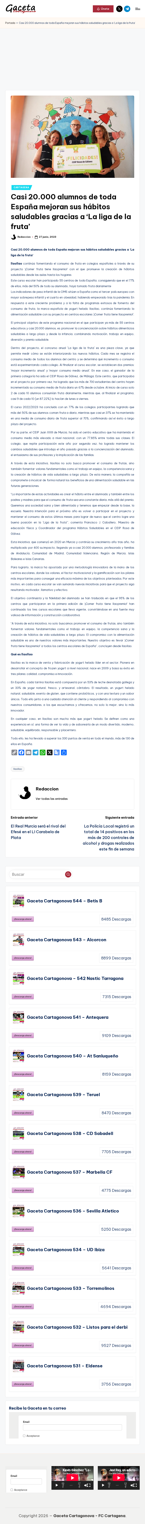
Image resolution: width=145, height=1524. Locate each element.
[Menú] (137, 9)
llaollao (17, 768)
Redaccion (47, 788)
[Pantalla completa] (89, 1485)
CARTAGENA (21, 187)
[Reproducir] (57, 1485)
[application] (72, 1478)
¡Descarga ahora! (23, 919)
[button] (103, 9)
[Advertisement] (72, 54)
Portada (10, 23)
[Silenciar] (86, 1485)
